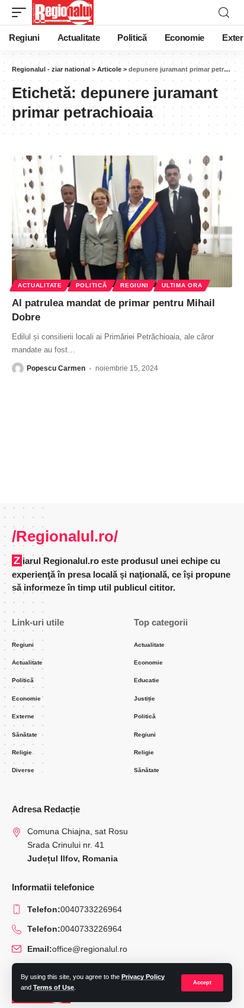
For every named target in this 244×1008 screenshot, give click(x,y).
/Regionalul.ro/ (65, 536)
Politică (91, 285)
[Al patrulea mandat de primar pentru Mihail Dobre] (122, 221)
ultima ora (182, 285)
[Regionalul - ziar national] (63, 12)
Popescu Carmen (56, 368)
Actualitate (40, 285)
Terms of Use (53, 987)
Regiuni (134, 285)
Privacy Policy (143, 976)
